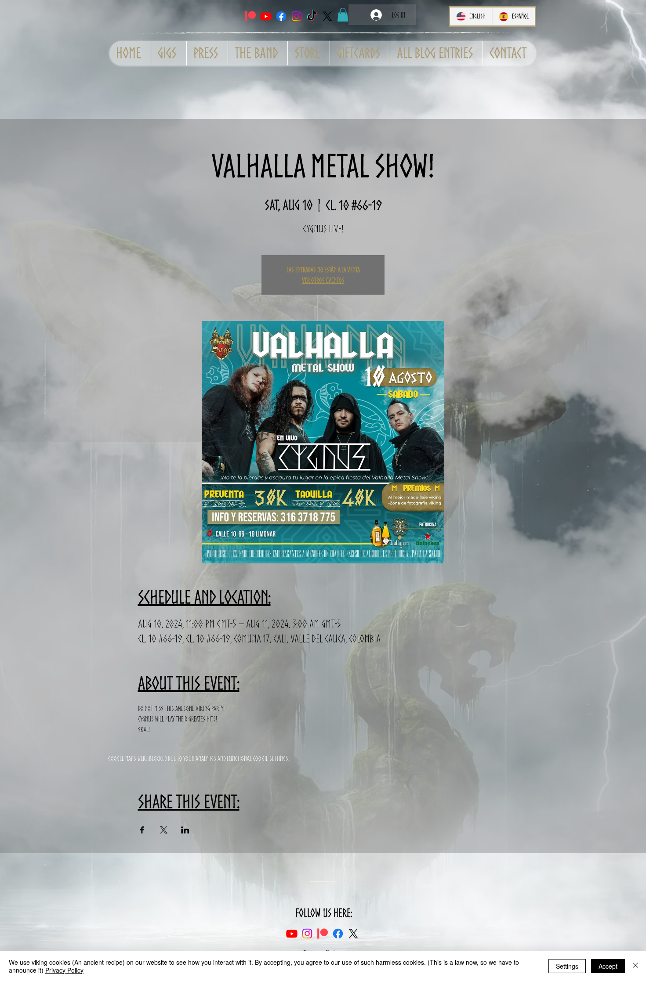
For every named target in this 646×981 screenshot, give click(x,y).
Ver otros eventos (323, 280)
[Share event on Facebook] (142, 829)
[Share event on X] (164, 829)
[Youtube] (265, 16)
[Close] (635, 966)
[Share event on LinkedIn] (185, 829)
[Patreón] (250, 16)
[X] (327, 16)
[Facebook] (281, 16)
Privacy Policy (64, 970)
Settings (567, 966)
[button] (342, 15)
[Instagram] (296, 16)
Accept (608, 966)
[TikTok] (312, 16)
